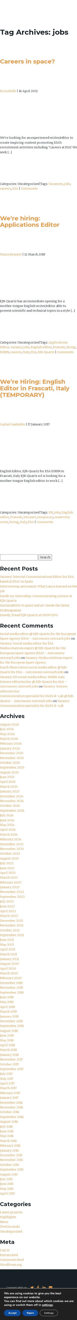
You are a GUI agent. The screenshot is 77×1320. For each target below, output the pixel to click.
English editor (41, 347)
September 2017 (12, 1069)
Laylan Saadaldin (12, 424)
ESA (15, 188)
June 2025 (7, 777)
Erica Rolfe (8, 91)
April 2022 (8, 911)
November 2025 (12, 758)
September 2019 (12, 992)
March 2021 (8, 954)
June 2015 (6, 1184)
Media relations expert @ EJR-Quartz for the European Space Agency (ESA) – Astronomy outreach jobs (33, 653)
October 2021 (9, 930)
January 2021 (9, 959)
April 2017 (7, 1083)
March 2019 (8, 1011)
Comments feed (12, 1260)
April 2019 (7, 1007)
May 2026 (7, 734)
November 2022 (12, 892)
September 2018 (12, 1026)
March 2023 (9, 877)
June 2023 (7, 868)
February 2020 (11, 978)
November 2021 (11, 925)
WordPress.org (11, 1265)
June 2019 (7, 997)
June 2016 (7, 1131)
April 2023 (8, 873)
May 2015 (6, 1189)
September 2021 (12, 935)
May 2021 (7, 945)
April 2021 (7, 949)
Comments (29, 188)
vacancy (16, 347)
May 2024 (7, 825)
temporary (45, 517)
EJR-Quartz (46, 352)
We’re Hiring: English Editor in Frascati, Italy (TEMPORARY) (35, 388)
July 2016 (6, 1126)
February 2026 (11, 743)
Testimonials (10, 1227)
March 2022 (9, 916)
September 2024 (12, 811)
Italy (26, 352)
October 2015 (9, 1165)
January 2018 (9, 1055)
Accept (12, 1313)
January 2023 (9, 887)
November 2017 (11, 1059)
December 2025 (11, 753)
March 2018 (8, 1050)
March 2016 (8, 1141)
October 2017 (9, 1064)
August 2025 (9, 772)
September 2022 (12, 897)
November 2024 (12, 801)
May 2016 (7, 1136)
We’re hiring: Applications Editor (29, 222)
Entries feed (9, 1255)
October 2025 (10, 763)
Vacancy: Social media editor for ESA (26, 643)
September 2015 (12, 1169)
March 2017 (8, 1088)
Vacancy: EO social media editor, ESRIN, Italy (32, 677)
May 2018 (7, 1040)
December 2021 (11, 921)
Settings (49, 1313)
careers (5, 188)
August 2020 (9, 964)
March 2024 (9, 834)
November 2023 (12, 849)
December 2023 (11, 844)
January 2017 (9, 1098)
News (4, 1222)
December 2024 (11, 796)
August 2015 (9, 1174)
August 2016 (9, 1122)
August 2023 (9, 858)
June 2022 (7, 906)
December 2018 (11, 1021)
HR (51, 512)
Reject (30, 1313)
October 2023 (10, 853)
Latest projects (11, 1212)
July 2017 (6, 1074)
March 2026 (9, 739)
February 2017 (10, 1093)
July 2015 (6, 1179)
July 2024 (6, 815)
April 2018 (7, 1045)
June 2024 (7, 820)
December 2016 (11, 1103)
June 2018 (7, 1035)
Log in (4, 1250)
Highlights (8, 1217)
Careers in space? (27, 61)
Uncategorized (11, 1231)
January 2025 (9, 791)
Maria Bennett (11, 254)
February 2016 (10, 1145)
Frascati (59, 347)
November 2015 (11, 1160)
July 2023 (6, 863)
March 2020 (9, 973)
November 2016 (11, 1107)
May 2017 (6, 1079)
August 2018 (9, 1031)
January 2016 (9, 1150)
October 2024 (10, 806)
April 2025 (8, 782)
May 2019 (7, 1002)
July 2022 (7, 901)
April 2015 (7, 1193)
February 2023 (10, 882)
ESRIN (4, 352)
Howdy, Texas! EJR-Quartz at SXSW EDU (29, 615)
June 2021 (7, 940)
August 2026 (9, 724)
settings (47, 1305)
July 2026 (7, 729)
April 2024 (8, 830)
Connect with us (16, 1287)
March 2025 (9, 787)
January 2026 (10, 748)
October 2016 (9, 1112)
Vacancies (56, 184)
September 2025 (12, 767)
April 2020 (8, 968)
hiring (71, 347)
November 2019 (11, 988)
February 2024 (10, 839)
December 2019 (11, 983)
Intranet (30, 517)
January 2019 (9, 1016)
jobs (67, 184)
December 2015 (11, 1155)
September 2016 (12, 1117)
